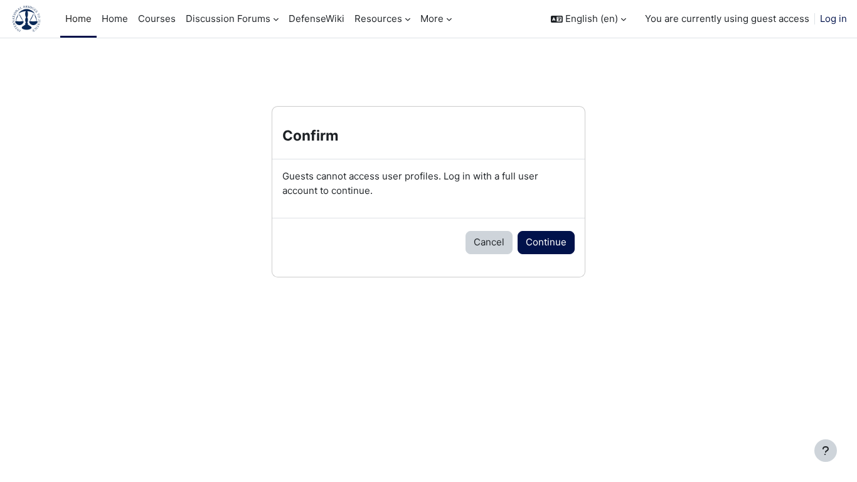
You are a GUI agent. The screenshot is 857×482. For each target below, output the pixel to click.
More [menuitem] (432, 18)
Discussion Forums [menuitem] (228, 18)
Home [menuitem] (78, 18)
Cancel (489, 242)
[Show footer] (825, 450)
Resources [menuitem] (378, 18)
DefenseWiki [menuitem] (316, 18)
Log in (833, 18)
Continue (546, 242)
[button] (588, 19)
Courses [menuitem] (157, 18)
